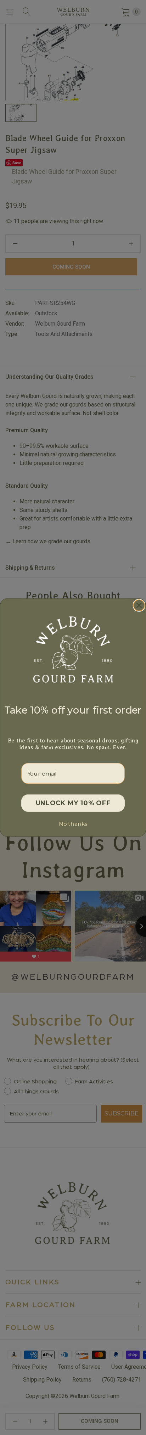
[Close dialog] (139, 605)
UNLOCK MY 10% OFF (73, 803)
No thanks (73, 823)
